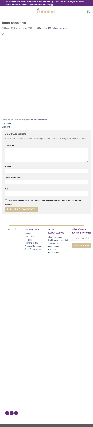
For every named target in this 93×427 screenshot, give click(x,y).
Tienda (28, 234)
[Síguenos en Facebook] (7, 413)
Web (6, 189)
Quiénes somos (55, 237)
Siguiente (7, 127)
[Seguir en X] (16, 413)
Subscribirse (82, 246)
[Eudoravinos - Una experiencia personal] (46, 12)
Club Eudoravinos (33, 249)
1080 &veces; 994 (43, 28)
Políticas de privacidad (58, 240)
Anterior (6, 124)
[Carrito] (89, 11)
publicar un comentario (39, 120)
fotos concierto (60, 28)
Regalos (28, 240)
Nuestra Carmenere (33, 246)
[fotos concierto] (46, 74)
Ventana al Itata (31, 243)
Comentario (10, 145)
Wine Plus (29, 237)
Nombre (8, 166)
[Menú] (3, 12)
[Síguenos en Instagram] (12, 413)
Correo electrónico (13, 178)
